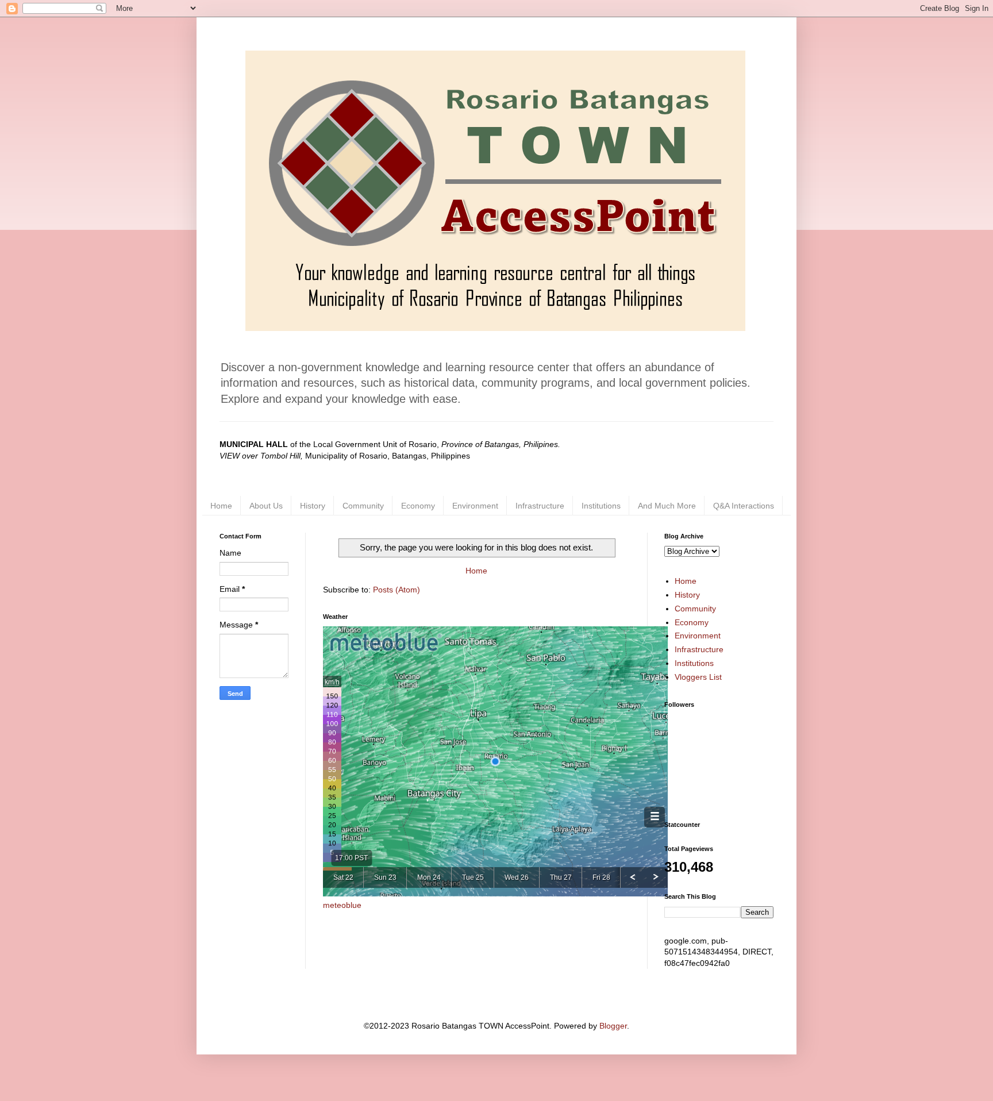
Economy (418, 505)
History (312, 505)
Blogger (613, 1025)
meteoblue (342, 905)
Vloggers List (698, 677)
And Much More (667, 505)
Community (363, 505)
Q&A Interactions (743, 505)
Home (221, 505)
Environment (475, 505)
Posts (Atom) (396, 589)
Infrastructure (539, 505)
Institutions (601, 505)
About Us (266, 505)
